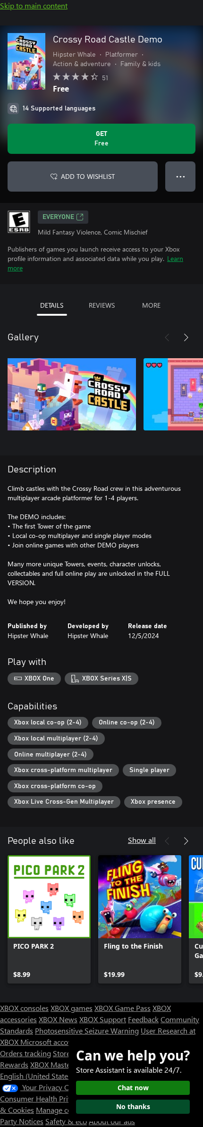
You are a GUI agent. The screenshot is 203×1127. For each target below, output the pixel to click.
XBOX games (72, 1008)
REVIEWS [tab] (102, 305)
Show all (142, 840)
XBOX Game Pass (122, 1008)
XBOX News (58, 1019)
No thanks (133, 1106)
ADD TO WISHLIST (88, 176)
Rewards (14, 1064)
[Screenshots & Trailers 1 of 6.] (72, 394)
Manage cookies (62, 1110)
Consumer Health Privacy (41, 1098)
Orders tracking (25, 1053)
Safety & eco (66, 1121)
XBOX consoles (24, 1008)
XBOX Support (102, 1019)
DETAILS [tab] (51, 305)
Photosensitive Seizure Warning (87, 1030)
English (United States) (37, 1076)
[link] (49, 919)
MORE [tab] (151, 305)
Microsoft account (49, 1042)
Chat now (133, 1087)
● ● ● (180, 176)
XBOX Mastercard (58, 1064)
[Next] (186, 337)
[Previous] (167, 337)
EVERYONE (58, 217)
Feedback (143, 1019)
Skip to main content (34, 5)
